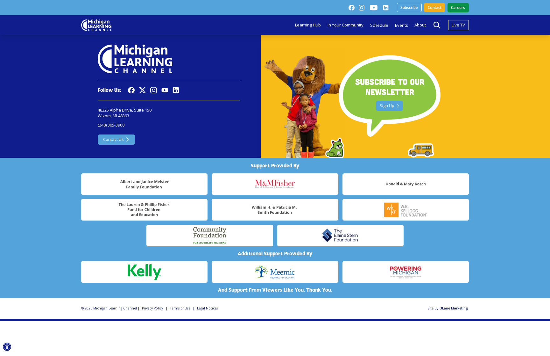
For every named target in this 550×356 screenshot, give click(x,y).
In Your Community (345, 25)
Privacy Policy (152, 308)
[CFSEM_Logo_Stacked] (209, 235)
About (420, 25)
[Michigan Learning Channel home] (96, 25)
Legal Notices (207, 308)
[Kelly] (144, 272)
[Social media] (164, 90)
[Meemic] (275, 272)
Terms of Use (180, 308)
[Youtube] (374, 8)
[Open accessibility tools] (7, 347)
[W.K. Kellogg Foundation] (405, 210)
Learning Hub (308, 25)
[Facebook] (351, 8)
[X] (142, 90)
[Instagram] (361, 8)
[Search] (437, 25)
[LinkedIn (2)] (386, 8)
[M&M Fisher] (275, 184)
